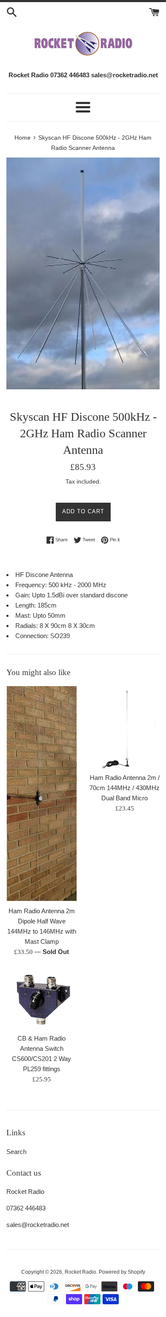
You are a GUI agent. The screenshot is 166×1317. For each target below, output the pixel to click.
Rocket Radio (80, 1272)
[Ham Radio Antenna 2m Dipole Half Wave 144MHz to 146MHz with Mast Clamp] (41, 793)
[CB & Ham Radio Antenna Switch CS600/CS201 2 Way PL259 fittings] (41, 999)
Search (16, 1151)
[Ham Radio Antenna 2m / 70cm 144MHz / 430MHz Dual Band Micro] (124, 727)
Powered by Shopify (122, 1272)
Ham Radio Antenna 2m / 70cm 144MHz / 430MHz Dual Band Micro (124, 788)
